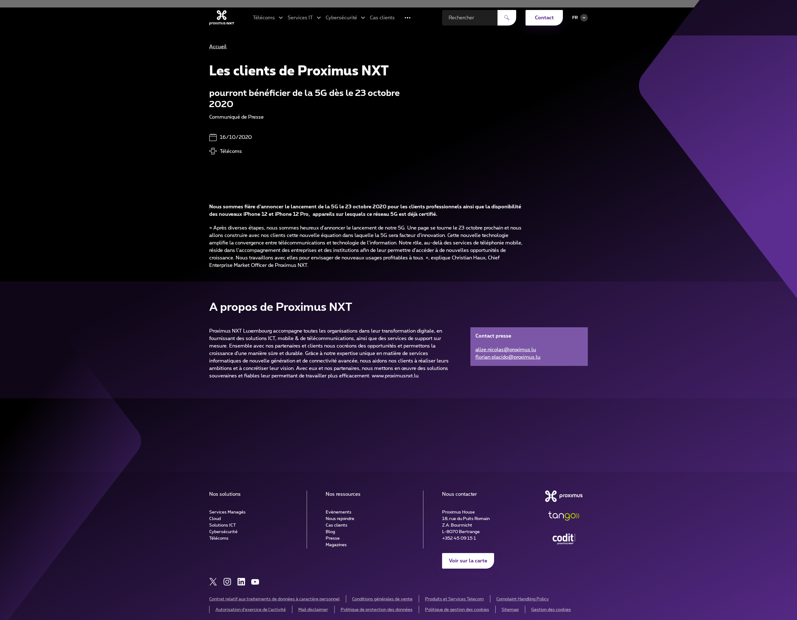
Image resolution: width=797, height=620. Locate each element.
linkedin (241, 582)
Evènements (338, 512)
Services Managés (227, 512)
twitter (213, 582)
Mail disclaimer (313, 610)
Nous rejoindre (340, 519)
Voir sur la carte (468, 560)
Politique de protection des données (377, 610)
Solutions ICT (222, 525)
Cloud (215, 519)
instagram (227, 582)
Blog (330, 532)
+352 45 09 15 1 (459, 538)
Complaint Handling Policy (522, 599)
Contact (544, 17)
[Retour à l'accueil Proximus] (221, 17)
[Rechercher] (507, 18)
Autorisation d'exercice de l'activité (250, 610)
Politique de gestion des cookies (457, 610)
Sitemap (510, 610)
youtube (255, 582)
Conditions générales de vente (382, 599)
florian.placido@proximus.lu (507, 357)
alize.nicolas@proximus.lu (505, 349)
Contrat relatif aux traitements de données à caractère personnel (274, 599)
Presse (333, 538)
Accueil (218, 46)
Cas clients (382, 17)
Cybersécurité (223, 532)
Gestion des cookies (551, 610)
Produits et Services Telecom (454, 599)
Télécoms (219, 538)
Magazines (336, 545)
